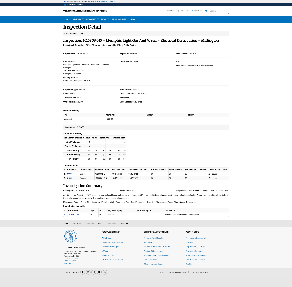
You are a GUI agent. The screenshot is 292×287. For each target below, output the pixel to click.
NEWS (133, 19)
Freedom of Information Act (196, 238)
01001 (69, 173)
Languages (198, 11)
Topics (100, 224)
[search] (206, 11)
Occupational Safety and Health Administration (85, 10)
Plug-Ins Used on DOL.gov (195, 246)
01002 (69, 178)
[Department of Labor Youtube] (99, 272)
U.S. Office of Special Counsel (112, 260)
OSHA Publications (151, 260)
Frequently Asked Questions (154, 238)
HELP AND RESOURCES (118, 19)
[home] (71, 236)
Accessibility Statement (194, 251)
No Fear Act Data (108, 255)
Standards (77, 224)
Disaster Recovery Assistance (112, 242)
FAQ (177, 11)
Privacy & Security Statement (196, 255)
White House (106, 238)
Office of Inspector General (153, 264)
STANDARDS (77, 19)
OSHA (66, 19)
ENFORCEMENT (91, 19)
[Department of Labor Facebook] (82, 272)
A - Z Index (148, 242)
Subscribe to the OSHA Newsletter (156, 255)
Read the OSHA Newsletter (154, 251)
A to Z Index (185, 11)
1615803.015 (73, 214)
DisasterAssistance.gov (110, 246)
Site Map (189, 264)
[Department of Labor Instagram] (93, 272)
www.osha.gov (69, 263)
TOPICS (103, 19)
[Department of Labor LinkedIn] (105, 272)
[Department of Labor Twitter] (88, 272)
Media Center (112, 224)
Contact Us (170, 11)
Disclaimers (190, 242)
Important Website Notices (195, 260)
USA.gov (105, 251)
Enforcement (90, 224)
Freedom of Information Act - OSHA (157, 246)
